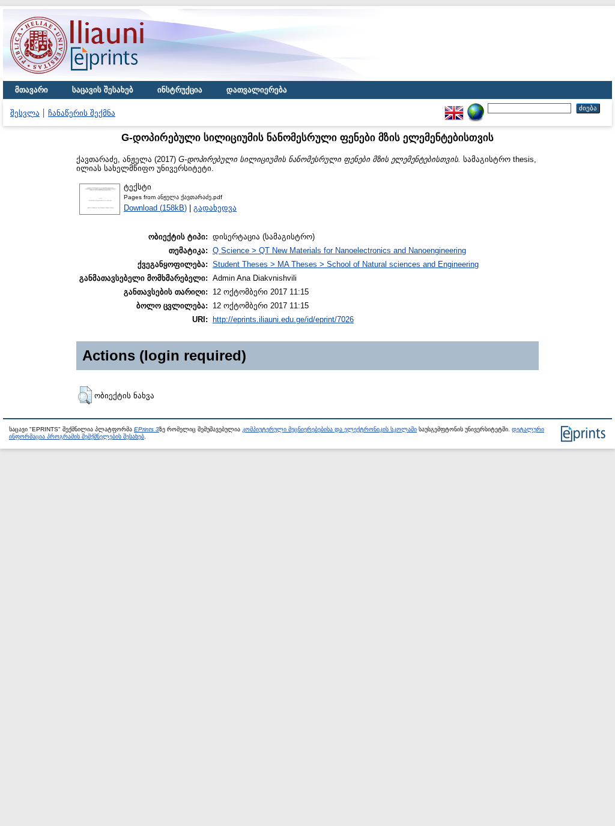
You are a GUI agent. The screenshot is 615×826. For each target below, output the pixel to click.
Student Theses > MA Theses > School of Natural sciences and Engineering (346, 264)
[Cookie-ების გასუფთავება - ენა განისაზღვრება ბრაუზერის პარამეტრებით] (475, 107)
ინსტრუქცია (179, 89)
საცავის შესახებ (102, 89)
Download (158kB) (155, 207)
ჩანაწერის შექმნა (81, 113)
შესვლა (25, 113)
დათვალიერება (256, 89)
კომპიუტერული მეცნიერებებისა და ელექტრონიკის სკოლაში (329, 429)
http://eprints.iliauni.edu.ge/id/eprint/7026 (283, 319)
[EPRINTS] (105, 78)
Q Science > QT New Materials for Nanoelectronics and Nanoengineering (339, 250)
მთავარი (31, 89)
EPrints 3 (146, 429)
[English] (454, 107)
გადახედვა (215, 207)
